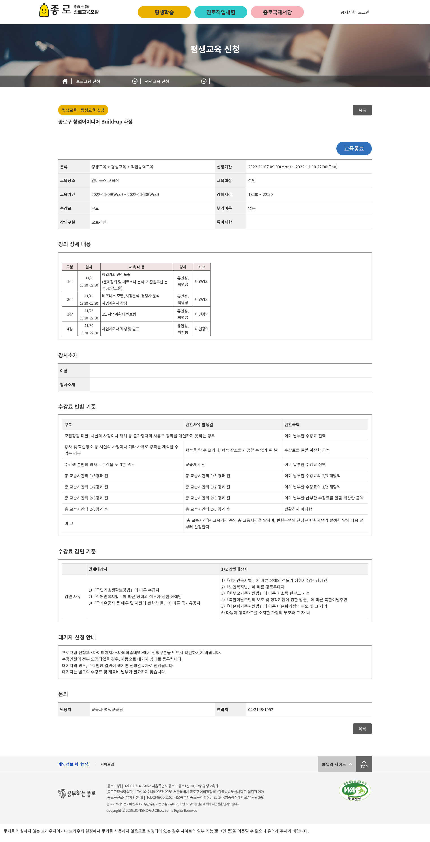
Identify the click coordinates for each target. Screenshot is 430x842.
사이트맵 (107, 764)
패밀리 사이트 (334, 764)
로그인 (364, 12)
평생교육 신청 (157, 81)
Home (65, 81)
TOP (364, 766)
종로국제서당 (277, 12)
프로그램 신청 (88, 81)
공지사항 (348, 12)
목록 (362, 110)
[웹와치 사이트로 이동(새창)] (355, 790)
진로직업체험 (220, 12)
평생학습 (164, 12)
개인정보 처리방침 (74, 764)
